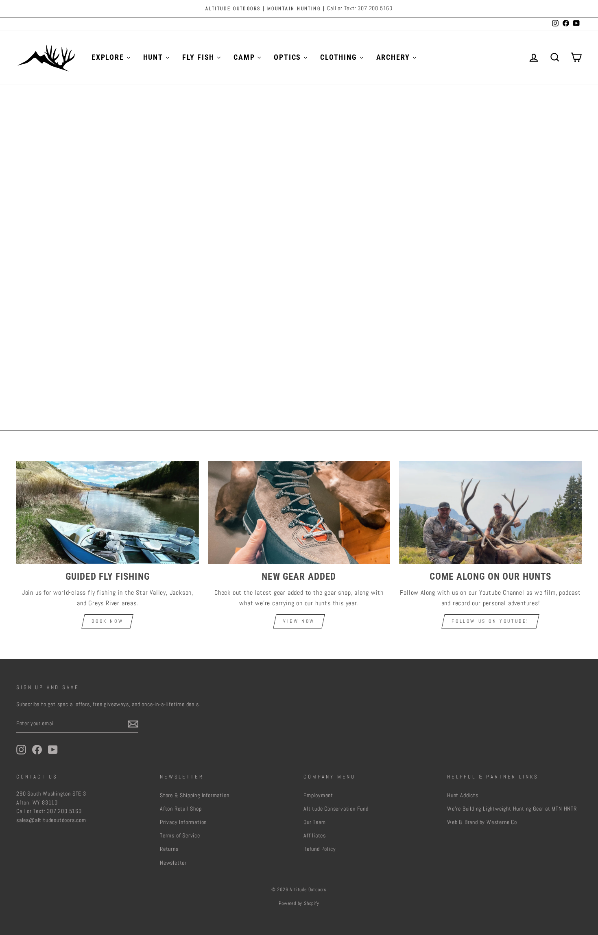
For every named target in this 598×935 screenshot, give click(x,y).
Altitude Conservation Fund (336, 808)
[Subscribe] (133, 723)
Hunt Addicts (462, 795)
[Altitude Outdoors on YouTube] (53, 750)
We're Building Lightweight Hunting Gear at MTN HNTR (512, 808)
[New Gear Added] (299, 512)
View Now (299, 621)
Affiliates (314, 835)
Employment (318, 795)
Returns (169, 849)
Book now (107, 621)
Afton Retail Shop (181, 808)
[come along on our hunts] (490, 512)
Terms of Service (180, 835)
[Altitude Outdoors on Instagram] (21, 750)
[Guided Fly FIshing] (107, 512)
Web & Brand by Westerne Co (482, 822)
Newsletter (173, 862)
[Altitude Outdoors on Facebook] (37, 750)
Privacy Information (183, 822)
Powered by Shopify (299, 903)
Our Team (314, 822)
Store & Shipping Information (194, 795)
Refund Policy (319, 849)
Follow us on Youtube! (490, 621)
